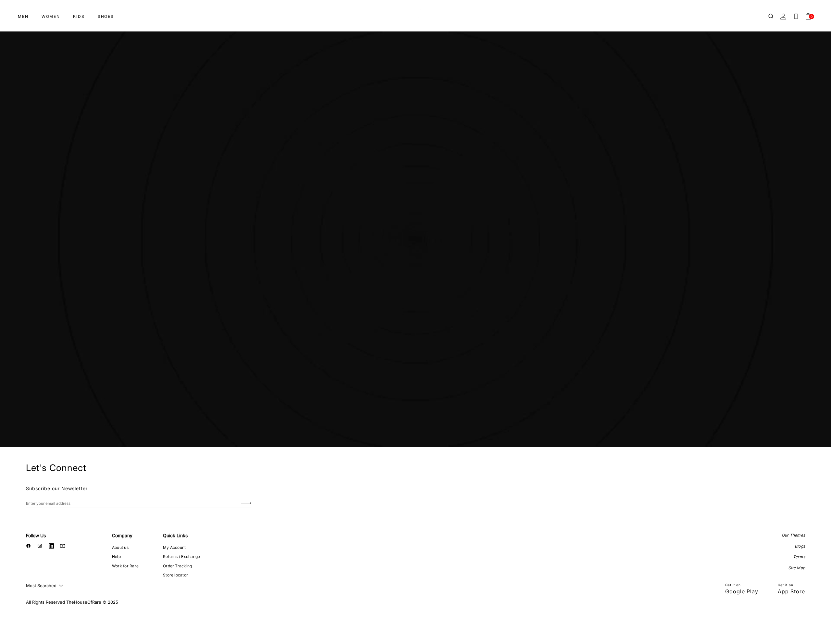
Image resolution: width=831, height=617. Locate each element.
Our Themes (793, 535)
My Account (174, 547)
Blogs (800, 546)
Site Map (796, 567)
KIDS (79, 16)
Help (116, 556)
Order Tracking (177, 565)
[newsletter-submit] (246, 503)
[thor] (415, 13)
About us (120, 547)
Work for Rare (125, 565)
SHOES (106, 16)
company (122, 535)
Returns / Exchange (181, 556)
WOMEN (51, 16)
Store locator (175, 575)
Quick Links (175, 535)
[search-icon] (771, 16)
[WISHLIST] (796, 16)
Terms (799, 556)
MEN (23, 16)
